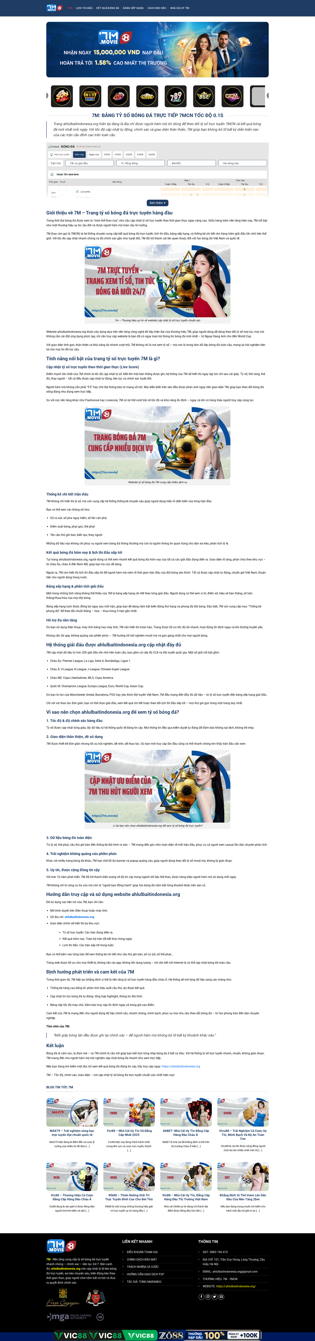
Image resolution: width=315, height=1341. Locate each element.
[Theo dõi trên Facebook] (202, 1297)
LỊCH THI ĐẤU (84, 8)
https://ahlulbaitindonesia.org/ (236, 1286)
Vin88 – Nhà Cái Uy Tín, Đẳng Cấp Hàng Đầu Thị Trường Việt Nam (186, 1197)
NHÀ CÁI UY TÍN (179, 8)
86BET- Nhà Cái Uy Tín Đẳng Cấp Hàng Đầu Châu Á (186, 1133)
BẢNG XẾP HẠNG (133, 8)
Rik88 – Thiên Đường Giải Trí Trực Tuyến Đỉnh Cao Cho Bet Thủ (129, 1197)
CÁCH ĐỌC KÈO (157, 8)
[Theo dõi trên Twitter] (215, 1297)
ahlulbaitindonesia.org (79, 917)
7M (70, 8)
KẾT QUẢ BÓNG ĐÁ (107, 8)
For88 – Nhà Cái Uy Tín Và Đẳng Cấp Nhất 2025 (129, 1133)
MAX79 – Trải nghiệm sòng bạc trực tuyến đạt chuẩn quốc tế (72, 1133)
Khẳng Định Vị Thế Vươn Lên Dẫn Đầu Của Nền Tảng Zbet (243, 1197)
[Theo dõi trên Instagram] (208, 1297)
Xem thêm (156, 203)
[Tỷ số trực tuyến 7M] (54, 8)
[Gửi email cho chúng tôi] (221, 1297)
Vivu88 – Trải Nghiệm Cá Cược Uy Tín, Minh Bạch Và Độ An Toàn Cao (243, 1134)
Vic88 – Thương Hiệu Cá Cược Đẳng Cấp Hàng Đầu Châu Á (72, 1197)
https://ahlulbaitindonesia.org (181, 1066)
